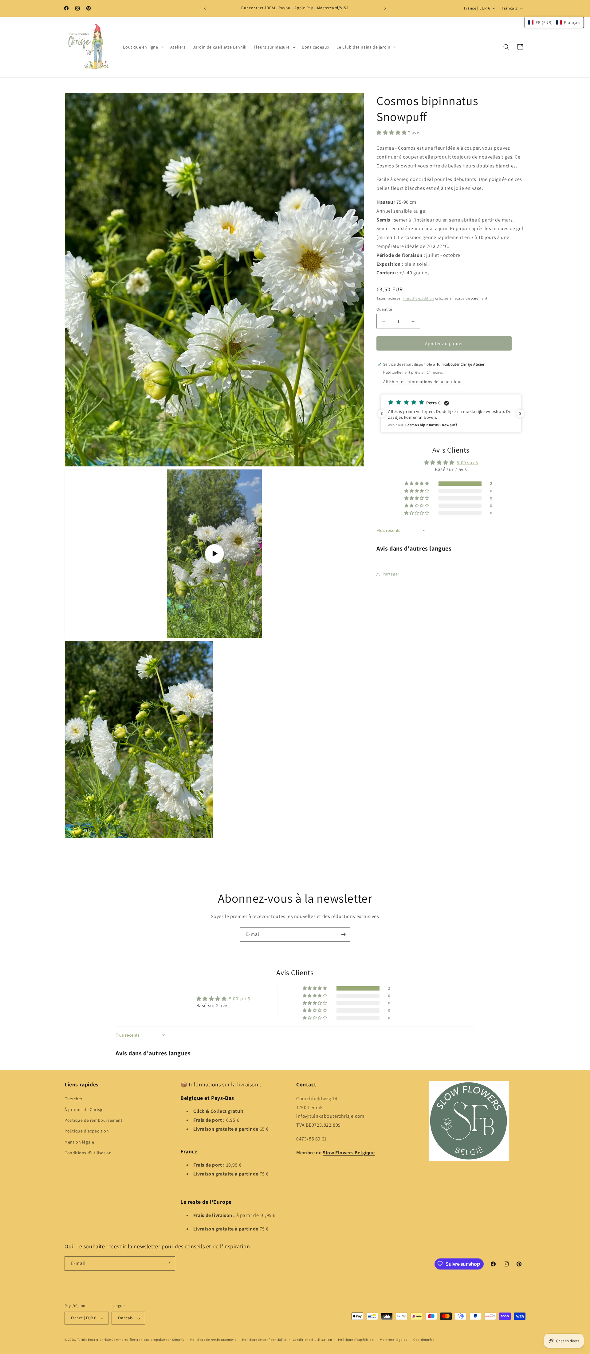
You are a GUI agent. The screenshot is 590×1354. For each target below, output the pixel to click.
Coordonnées (424, 1340)
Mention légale (79, 1141)
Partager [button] (391, 574)
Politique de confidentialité (264, 1340)
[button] (143, 47)
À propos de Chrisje (84, 1109)
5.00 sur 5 (467, 462)
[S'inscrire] (343, 934)
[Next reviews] (520, 414)
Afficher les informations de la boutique (423, 381)
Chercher (74, 1098)
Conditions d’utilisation (312, 1340)
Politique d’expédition (356, 1340)
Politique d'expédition (87, 1131)
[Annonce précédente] (205, 8)
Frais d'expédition (418, 298)
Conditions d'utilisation (88, 1152)
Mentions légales (393, 1340)
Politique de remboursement (94, 1120)
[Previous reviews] (382, 414)
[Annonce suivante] (385, 8)
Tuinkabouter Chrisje (94, 1340)
